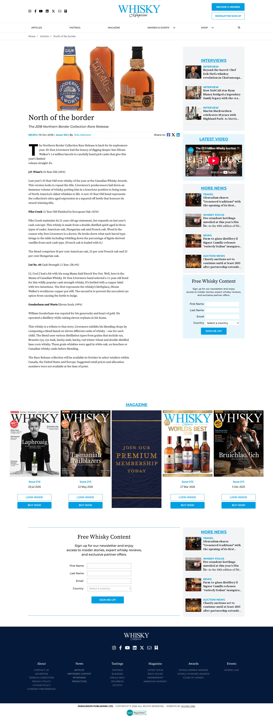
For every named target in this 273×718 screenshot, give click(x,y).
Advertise (41, 673)
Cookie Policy (42, 685)
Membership (155, 677)
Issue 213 (85, 481)
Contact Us (41, 670)
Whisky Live (231, 670)
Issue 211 (238, 481)
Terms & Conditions (41, 677)
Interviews (79, 677)
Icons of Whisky (193, 677)
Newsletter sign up (228, 16)
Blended (117, 673)
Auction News (214, 256)
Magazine (114, 27)
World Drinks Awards (193, 670)
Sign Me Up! (214, 331)
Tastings (74, 27)
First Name (197, 303)
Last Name (197, 310)
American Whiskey (155, 681)
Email (200, 316)
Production (79, 681)
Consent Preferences (41, 689)
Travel (208, 194)
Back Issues (155, 673)
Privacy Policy (41, 681)
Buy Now (34, 505)
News (33, 134)
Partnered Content (79, 673)
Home (31, 36)
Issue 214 (34, 481)
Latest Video (213, 139)
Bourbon (117, 681)
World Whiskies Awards (193, 673)
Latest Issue (155, 670)
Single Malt (117, 677)
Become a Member (228, 7)
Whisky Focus (213, 215)
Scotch (117, 685)
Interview (211, 67)
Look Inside (34, 497)
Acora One (188, 706)
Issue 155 (62, 134)
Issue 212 (187, 481)
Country (198, 322)
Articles (36, 27)
